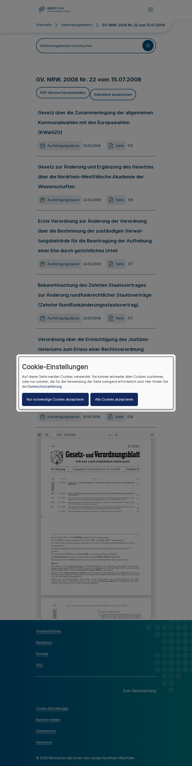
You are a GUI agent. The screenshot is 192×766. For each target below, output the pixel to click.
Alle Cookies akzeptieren (114, 399)
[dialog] (96, 383)
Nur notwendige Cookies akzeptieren (55, 399)
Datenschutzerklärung (45, 386)
